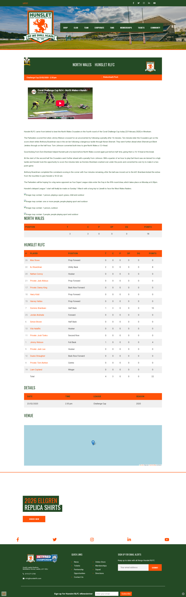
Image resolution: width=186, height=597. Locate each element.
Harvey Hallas (36, 301)
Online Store (100, 562)
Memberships (101, 566)
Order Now (34, 519)
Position (30, 227)
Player (34, 253)
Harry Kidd (34, 294)
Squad (98, 569)
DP (111, 227)
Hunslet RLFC (105, 64)
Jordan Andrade (37, 315)
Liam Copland (36, 369)
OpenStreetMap (152, 465)
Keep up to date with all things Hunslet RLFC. (136, 560)
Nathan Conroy (36, 274)
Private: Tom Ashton (39, 363)
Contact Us (78, 577)
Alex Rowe (35, 260)
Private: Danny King (38, 287)
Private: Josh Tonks (39, 335)
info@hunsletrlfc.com (33, 578)
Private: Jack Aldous (39, 281)
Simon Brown (36, 322)
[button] (93, 442)
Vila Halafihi (35, 328)
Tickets (77, 566)
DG (126, 227)
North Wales (82, 64)
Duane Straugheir (37, 356)
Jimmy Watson (36, 342)
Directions (99, 573)
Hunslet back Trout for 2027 (41, 3)
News (76, 562)
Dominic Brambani (38, 308)
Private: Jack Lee (37, 349)
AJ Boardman (36, 267)
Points (148, 227)
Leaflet (142, 465)
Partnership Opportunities (79, 571)
